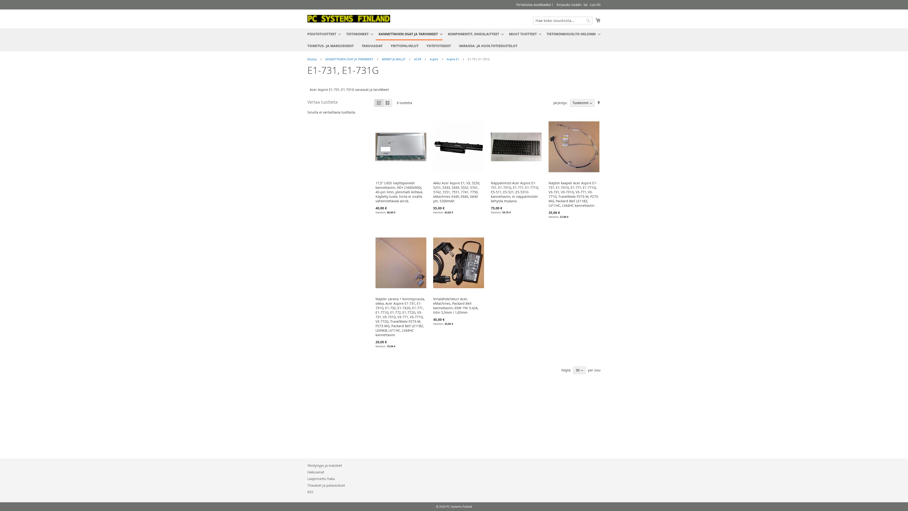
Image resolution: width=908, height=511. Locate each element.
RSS (310, 492)
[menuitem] (323, 34)
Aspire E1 (453, 59)
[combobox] (562, 20)
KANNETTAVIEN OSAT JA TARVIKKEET (349, 59)
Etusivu (312, 59)
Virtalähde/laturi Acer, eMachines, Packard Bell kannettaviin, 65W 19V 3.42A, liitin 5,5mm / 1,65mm (455, 306)
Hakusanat (315, 472)
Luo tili (595, 4)
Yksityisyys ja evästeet (324, 465)
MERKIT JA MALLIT (394, 59)
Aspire (434, 59)
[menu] (454, 39)
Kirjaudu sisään (569, 4)
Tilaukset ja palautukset (326, 485)
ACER (418, 59)
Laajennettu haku (321, 478)
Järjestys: (560, 103)
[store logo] (348, 18)
